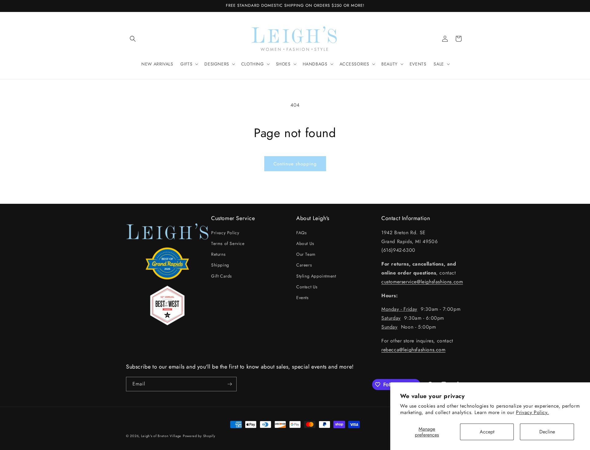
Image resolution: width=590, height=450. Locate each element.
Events (302, 297)
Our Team (306, 254)
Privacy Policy (225, 233)
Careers (304, 265)
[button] (133, 38)
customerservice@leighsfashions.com (422, 281)
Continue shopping (295, 163)
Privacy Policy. (532, 412)
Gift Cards (221, 276)
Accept (487, 431)
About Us (305, 243)
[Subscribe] (229, 384)
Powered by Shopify (199, 435)
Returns (218, 254)
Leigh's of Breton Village (161, 435)
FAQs (301, 233)
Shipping (220, 265)
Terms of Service (228, 243)
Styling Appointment (316, 276)
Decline (547, 431)
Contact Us (307, 287)
